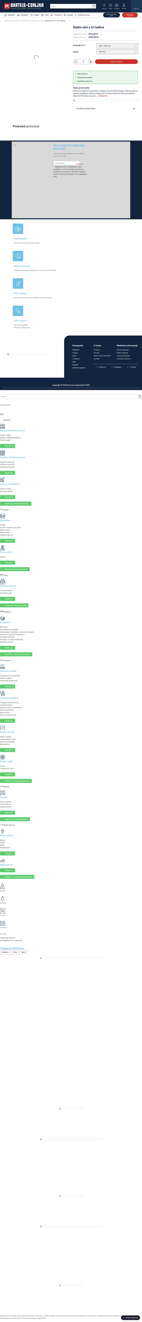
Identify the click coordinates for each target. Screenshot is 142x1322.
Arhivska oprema (8, 586)
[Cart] (136, 6)
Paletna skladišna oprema (12, 430)
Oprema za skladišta (10, 484)
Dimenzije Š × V (79, 45)
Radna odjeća (6, 835)
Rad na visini (6, 552)
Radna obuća (6, 865)
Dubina (75, 52)
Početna (8, 21)
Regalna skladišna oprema (13, 457)
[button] (71, 385)
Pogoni (16, 21)
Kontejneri (5, 622)
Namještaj (25, 21)
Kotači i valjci (6, 761)
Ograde (3, 797)
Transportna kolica (9, 698)
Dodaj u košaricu (116, 62)
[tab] (5, 952)
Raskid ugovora (130, 1318)
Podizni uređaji (7, 732)
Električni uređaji (8, 671)
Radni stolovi (37, 21)
